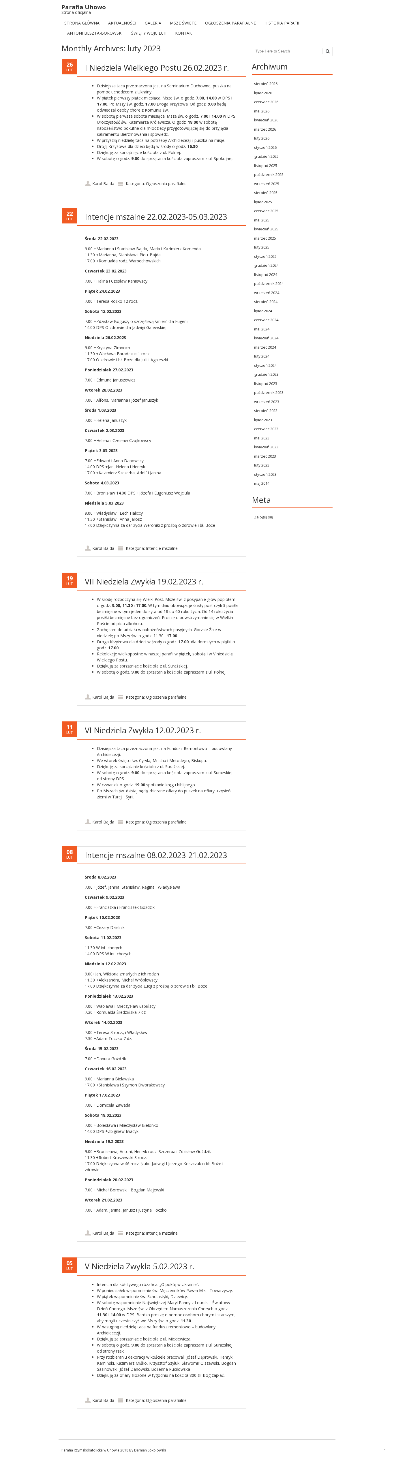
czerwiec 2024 (266, 319)
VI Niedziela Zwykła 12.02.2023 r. (143, 730)
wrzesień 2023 (266, 401)
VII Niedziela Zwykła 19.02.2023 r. (144, 581)
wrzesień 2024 (266, 292)
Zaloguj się (263, 517)
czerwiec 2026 (266, 101)
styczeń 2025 (265, 256)
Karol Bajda (103, 183)
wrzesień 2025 (266, 183)
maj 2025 (261, 220)
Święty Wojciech (148, 33)
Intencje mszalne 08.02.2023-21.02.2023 (156, 855)
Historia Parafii (281, 23)
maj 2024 (261, 329)
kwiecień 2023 (266, 447)
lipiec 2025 (263, 201)
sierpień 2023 (265, 410)
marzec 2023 (265, 456)
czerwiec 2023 (266, 428)
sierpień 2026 (265, 83)
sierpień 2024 (265, 301)
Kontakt (184, 33)
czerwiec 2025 (266, 210)
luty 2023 (261, 465)
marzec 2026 (265, 129)
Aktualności (122, 23)
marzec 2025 (265, 238)
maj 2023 (261, 438)
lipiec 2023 (263, 419)
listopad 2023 (265, 383)
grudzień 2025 (266, 156)
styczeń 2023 (265, 474)
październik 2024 (269, 283)
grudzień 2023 (266, 374)
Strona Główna (82, 23)
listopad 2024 (265, 274)
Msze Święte (183, 23)
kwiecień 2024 (266, 338)
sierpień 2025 (265, 192)
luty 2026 (261, 138)
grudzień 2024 (266, 265)
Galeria (153, 23)
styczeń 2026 (265, 147)
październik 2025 (269, 174)
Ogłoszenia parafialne (230, 23)
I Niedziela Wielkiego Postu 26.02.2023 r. (157, 67)
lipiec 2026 (263, 92)
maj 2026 (261, 111)
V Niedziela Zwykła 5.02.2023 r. (139, 1266)
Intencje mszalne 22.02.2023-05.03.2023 (156, 216)
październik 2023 (269, 392)
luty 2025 (261, 247)
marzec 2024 (265, 347)
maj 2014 (261, 483)
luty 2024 (261, 356)
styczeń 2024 (265, 365)
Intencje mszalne (162, 548)
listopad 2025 (265, 165)
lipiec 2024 (263, 310)
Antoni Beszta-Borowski (95, 33)
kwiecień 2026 (266, 120)
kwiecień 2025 (266, 229)
